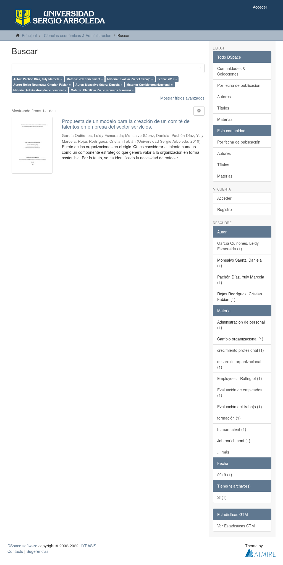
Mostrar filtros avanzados (182, 98)
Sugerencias (37, 551)
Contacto (15, 551)
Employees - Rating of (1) (239, 378)
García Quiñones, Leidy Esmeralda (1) (238, 245)
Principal (29, 35)
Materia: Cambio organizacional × (150, 84)
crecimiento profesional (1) (240, 350)
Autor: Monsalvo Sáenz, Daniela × (98, 84)
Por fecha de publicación (238, 85)
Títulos (223, 108)
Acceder (224, 198)
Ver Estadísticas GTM (236, 525)
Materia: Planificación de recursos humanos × (102, 90)
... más (223, 452)
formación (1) (229, 418)
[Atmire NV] (260, 551)
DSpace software (22, 545)
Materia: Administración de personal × (39, 90)
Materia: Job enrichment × (85, 79)
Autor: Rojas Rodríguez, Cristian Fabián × (42, 84)
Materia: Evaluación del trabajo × (130, 79)
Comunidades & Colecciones (231, 71)
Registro (224, 209)
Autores (224, 96)
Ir (199, 68)
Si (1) (222, 497)
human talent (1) (231, 429)
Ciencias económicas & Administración (77, 35)
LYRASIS (88, 545)
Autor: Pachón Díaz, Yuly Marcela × (37, 79)
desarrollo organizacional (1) (239, 364)
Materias (224, 119)
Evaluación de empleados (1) (239, 392)
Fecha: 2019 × (167, 79)
